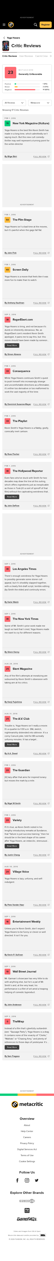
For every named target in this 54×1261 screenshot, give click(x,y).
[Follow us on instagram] (27, 1181)
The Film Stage (18, 220)
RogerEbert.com (19, 319)
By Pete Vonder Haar (14, 905)
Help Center (27, 1131)
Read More (12, 345)
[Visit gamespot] (27, 1202)
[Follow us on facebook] (17, 1181)
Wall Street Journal (21, 971)
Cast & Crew (41, 56)
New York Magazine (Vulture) (27, 123)
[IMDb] (43, 1235)
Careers (27, 1137)
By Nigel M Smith (13, 803)
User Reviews (26, 56)
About (27, 1125)
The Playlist (16, 421)
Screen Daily (17, 269)
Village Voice (17, 871)
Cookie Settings (27, 1161)
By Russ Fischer (12, 454)
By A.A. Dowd (11, 753)
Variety (13, 820)
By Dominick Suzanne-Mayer (18, 404)
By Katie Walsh (12, 602)
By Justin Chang (12, 855)
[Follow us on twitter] (36, 1181)
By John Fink (10, 253)
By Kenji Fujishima (13, 702)
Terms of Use (27, 1155)
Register (45, 24)
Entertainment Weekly (23, 921)
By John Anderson (13, 1004)
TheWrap (15, 1021)
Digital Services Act (27, 1149)
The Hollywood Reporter (24, 471)
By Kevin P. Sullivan (14, 955)
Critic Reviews (9, 56)
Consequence (18, 371)
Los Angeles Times (21, 569)
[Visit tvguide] (27, 1212)
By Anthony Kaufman (14, 303)
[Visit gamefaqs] (27, 1220)
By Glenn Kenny (12, 652)
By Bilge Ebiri (11, 156)
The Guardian (18, 770)
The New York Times (22, 619)
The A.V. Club (17, 719)
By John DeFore (12, 505)
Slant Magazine (19, 669)
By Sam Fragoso (12, 1056)
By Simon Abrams (13, 354)
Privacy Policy (27, 1143)
